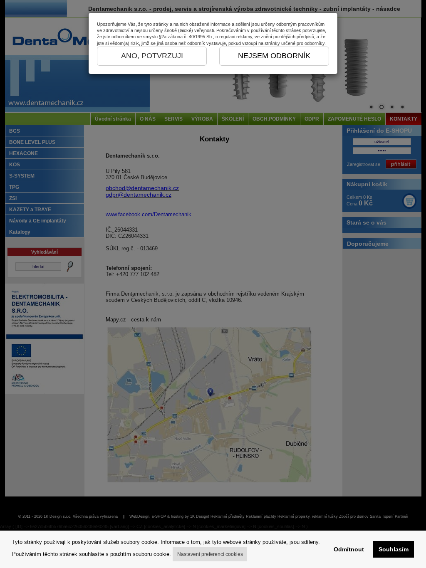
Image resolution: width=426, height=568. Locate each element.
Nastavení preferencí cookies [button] (210, 554)
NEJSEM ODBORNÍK (274, 56)
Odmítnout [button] (349, 549)
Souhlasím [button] (394, 549)
